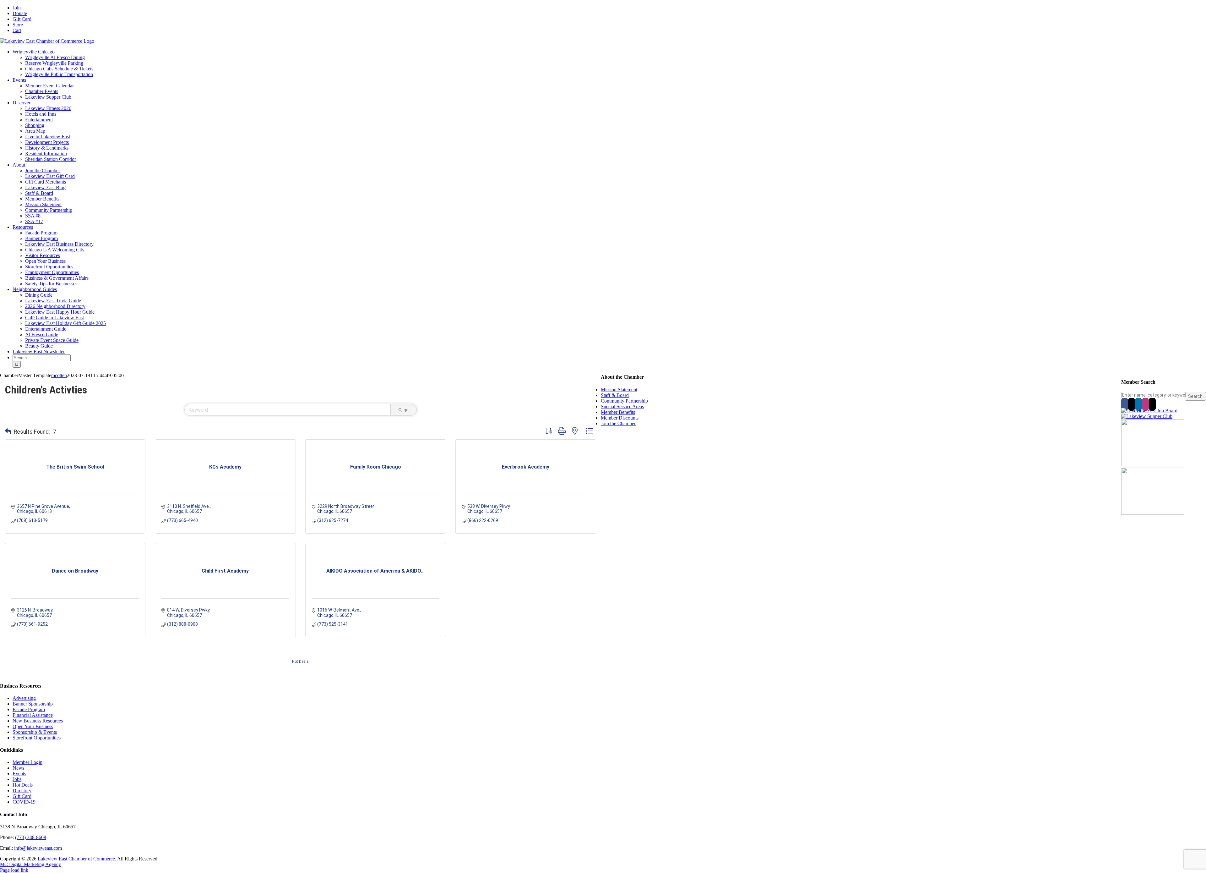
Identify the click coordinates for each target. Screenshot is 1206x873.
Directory (22, 790)
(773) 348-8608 (30, 837)
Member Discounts (619, 417)
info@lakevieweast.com (38, 848)
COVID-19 (24, 801)
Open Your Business (33, 726)
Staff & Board (615, 395)
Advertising (24, 698)
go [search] (406, 409)
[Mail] (1152, 404)
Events (19, 773)
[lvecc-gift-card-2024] (1152, 513)
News (18, 768)
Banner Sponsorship (33, 703)
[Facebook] (1124, 404)
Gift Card (22, 796)
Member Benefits (618, 412)
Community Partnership (624, 401)
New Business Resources (38, 720)
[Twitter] (1131, 404)
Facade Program (29, 709)
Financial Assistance (33, 715)
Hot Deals (300, 661)
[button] (8, 432)
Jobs (17, 779)
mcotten (59, 375)
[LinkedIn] (1138, 404)
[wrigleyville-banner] (1152, 464)
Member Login (27, 762)
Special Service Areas (622, 406)
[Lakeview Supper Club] (1146, 416)
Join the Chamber (618, 423)
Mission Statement (619, 389)
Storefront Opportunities (37, 737)
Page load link (14, 870)
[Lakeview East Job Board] (1149, 410)
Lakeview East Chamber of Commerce (76, 858)
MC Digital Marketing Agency (30, 864)
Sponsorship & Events (35, 732)
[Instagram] (1145, 404)
